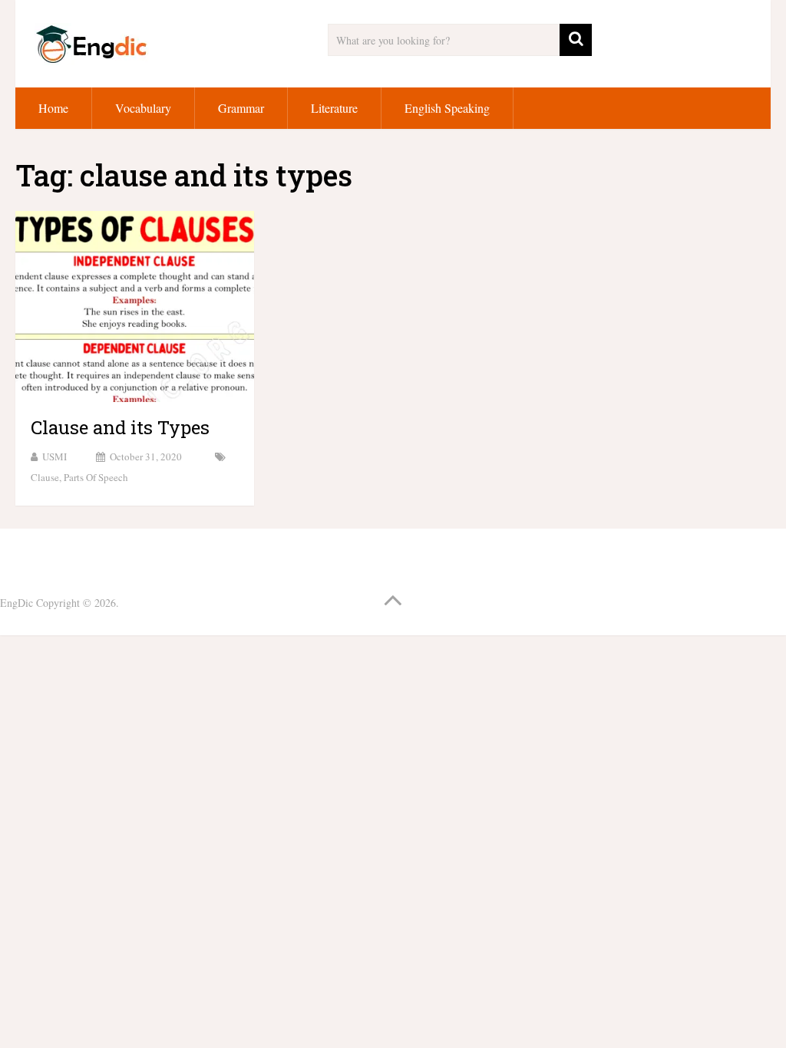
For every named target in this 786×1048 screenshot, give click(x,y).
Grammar (241, 108)
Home (53, 108)
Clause (45, 477)
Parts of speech (96, 477)
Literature (334, 108)
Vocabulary (143, 108)
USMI (54, 456)
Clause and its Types (120, 427)
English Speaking (447, 108)
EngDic (16, 602)
